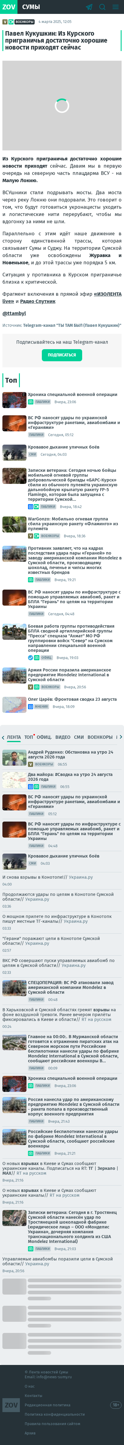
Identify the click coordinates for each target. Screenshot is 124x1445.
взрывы (101, 1009)
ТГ (90, 1168)
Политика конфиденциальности (55, 1414)
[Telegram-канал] (89, 7)
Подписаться (62, 355)
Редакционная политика (47, 1405)
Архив (30, 1433)
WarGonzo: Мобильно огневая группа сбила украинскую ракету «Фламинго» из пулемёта (73, 523)
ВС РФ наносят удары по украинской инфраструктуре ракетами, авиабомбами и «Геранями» (74, 422)
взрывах (30, 1163)
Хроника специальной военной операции (72, 394)
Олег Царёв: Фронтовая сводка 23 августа (72, 699)
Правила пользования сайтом (52, 1423)
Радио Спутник (37, 301)
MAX (6, 1173)
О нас (30, 1386)
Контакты (33, 1395)
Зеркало (106, 1168)
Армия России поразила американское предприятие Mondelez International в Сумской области (69, 674)
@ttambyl (14, 313)
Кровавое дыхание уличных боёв (63, 447)
